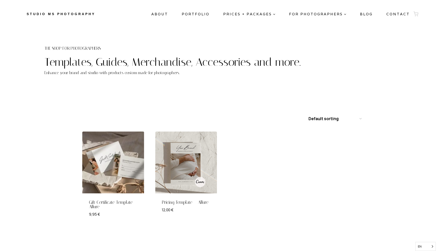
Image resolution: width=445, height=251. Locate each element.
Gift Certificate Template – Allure (113, 204)
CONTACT (398, 14)
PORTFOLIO (196, 14)
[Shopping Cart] (415, 14)
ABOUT (159, 14)
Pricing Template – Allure (185, 202)
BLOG (366, 14)
